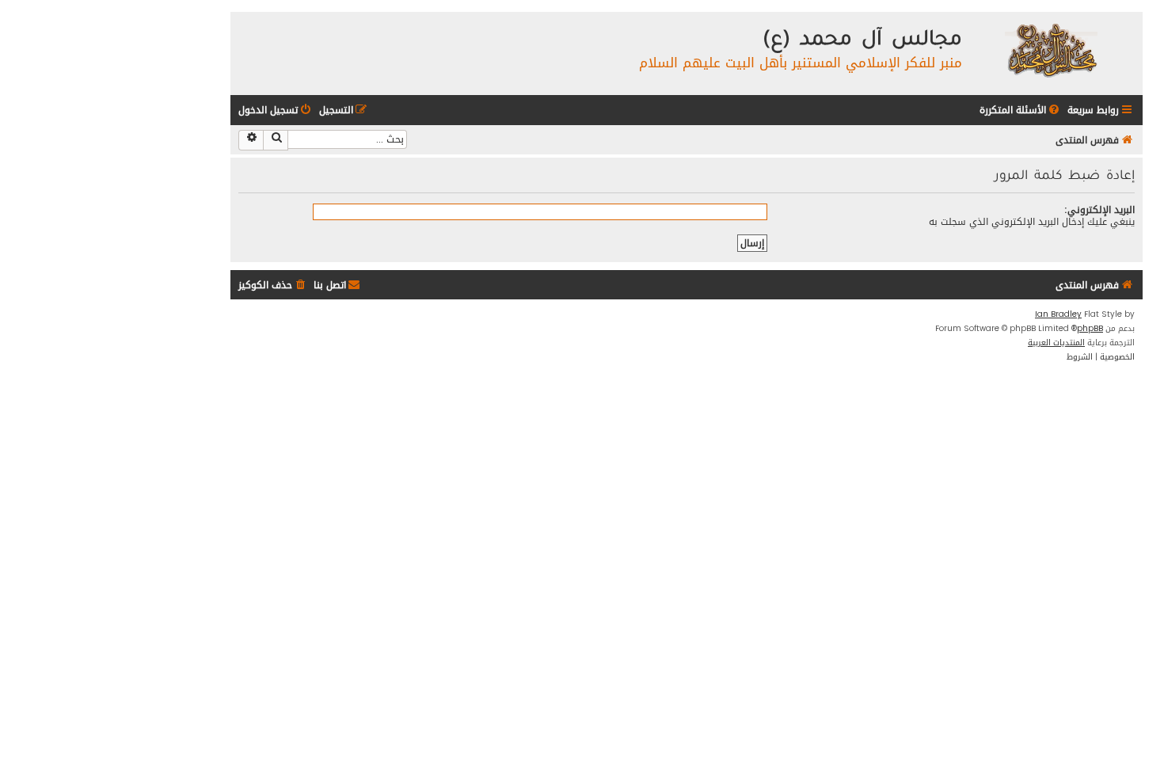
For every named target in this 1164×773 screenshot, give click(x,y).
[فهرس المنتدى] (1050, 49)
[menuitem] (1021, 110)
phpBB (1090, 329)
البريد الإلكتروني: (1099, 209)
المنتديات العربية (1056, 343)
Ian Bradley (1058, 314)
